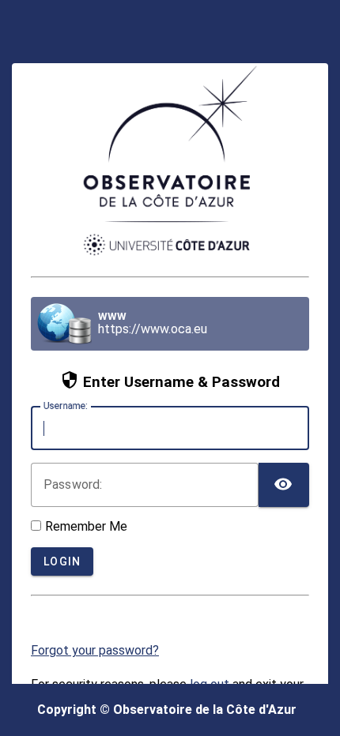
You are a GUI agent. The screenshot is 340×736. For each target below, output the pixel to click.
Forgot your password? (95, 650)
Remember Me (86, 526)
